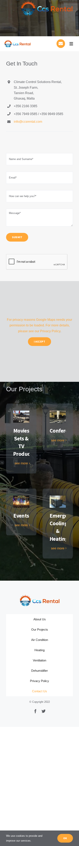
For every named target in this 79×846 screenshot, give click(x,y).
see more (21, 463)
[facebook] (35, 711)
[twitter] (44, 711)
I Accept (39, 341)
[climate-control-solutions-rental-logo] (17, 41)
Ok (65, 838)
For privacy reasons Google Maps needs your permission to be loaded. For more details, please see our (39, 325)
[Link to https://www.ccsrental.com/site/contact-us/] (61, 43)
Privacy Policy (50, 331)
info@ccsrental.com (28, 121)
